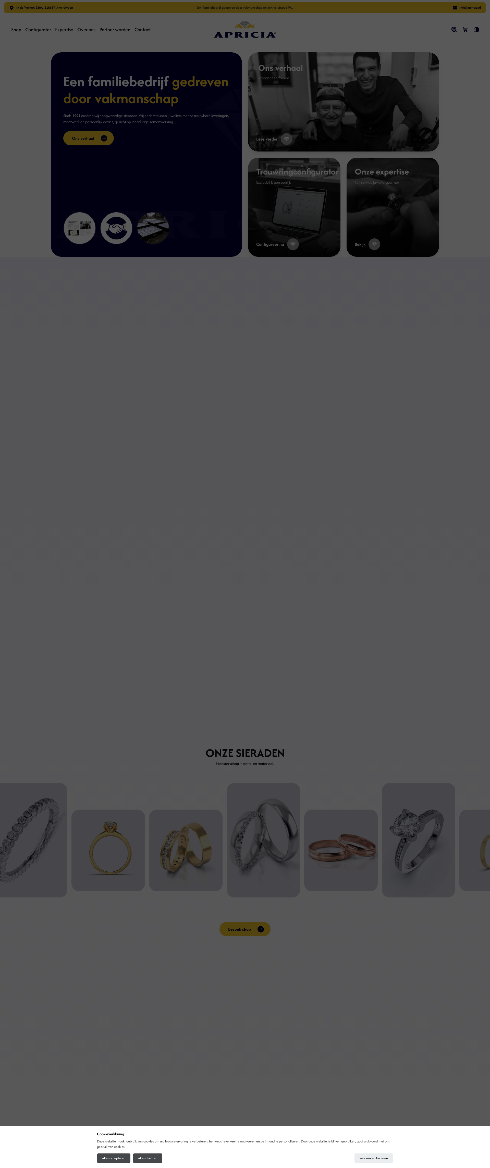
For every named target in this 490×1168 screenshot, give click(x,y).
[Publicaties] (79, 228)
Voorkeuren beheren (374, 1158)
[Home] (245, 29)
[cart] (465, 30)
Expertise (64, 29)
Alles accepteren (113, 1158)
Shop (16, 29)
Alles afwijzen (147, 1158)
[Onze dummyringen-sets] (153, 228)
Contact (142, 29)
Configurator (38, 29)
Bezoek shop (239, 929)
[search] (454, 30)
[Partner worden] (116, 228)
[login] (476, 29)
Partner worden (115, 29)
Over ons (86, 29)
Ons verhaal (83, 138)
